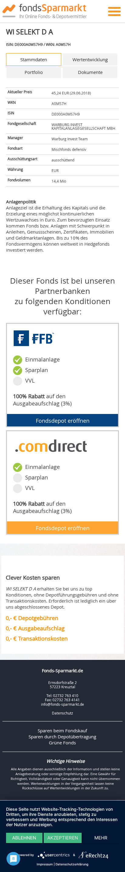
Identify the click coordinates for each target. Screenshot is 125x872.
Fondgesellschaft (22, 123)
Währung (15, 169)
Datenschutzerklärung (72, 864)
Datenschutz (62, 713)
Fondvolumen (19, 179)
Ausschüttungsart (22, 158)
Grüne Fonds (62, 743)
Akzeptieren (62, 838)
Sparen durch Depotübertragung (62, 737)
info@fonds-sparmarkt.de (62, 704)
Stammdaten (33, 59)
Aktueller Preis (20, 91)
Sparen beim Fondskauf (62, 730)
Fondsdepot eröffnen (63, 420)
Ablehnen (24, 838)
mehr (100, 838)
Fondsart (15, 148)
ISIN (11, 112)
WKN (12, 102)
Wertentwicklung (90, 59)
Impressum (45, 864)
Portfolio (34, 72)
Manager (15, 137)
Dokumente (90, 72)
